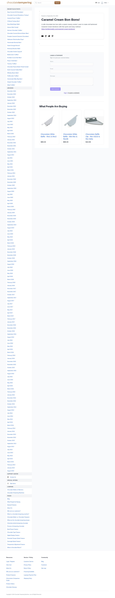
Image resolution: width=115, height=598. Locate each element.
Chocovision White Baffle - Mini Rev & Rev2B (70, 136)
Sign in (66, 93)
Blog (42, 561)
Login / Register (10, 561)
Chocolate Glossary (11, 587)
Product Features (11, 575)
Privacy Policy (27, 565)
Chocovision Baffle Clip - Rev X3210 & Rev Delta (93, 136)
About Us (8, 568)
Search (57, 2)
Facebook (44, 565)
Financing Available (29, 571)
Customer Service (28, 561)
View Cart (8, 565)
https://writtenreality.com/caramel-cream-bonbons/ (58, 29)
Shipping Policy (28, 578)
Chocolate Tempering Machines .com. (23, 594)
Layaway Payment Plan (30, 575)
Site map (43, 568)
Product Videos (10, 583)
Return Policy (27, 568)
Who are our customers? (13, 571)
